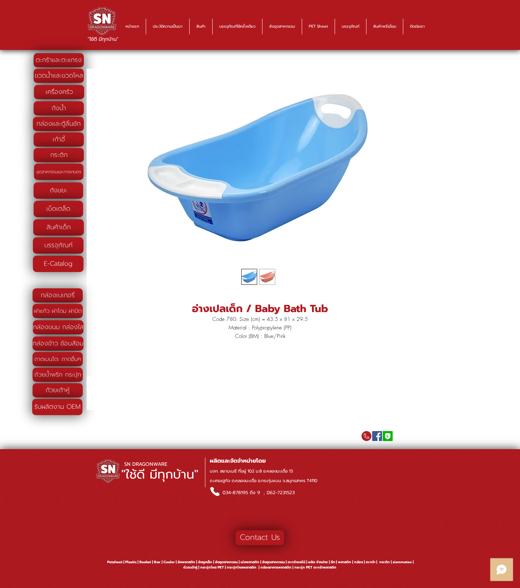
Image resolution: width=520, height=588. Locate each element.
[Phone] (215, 491)
